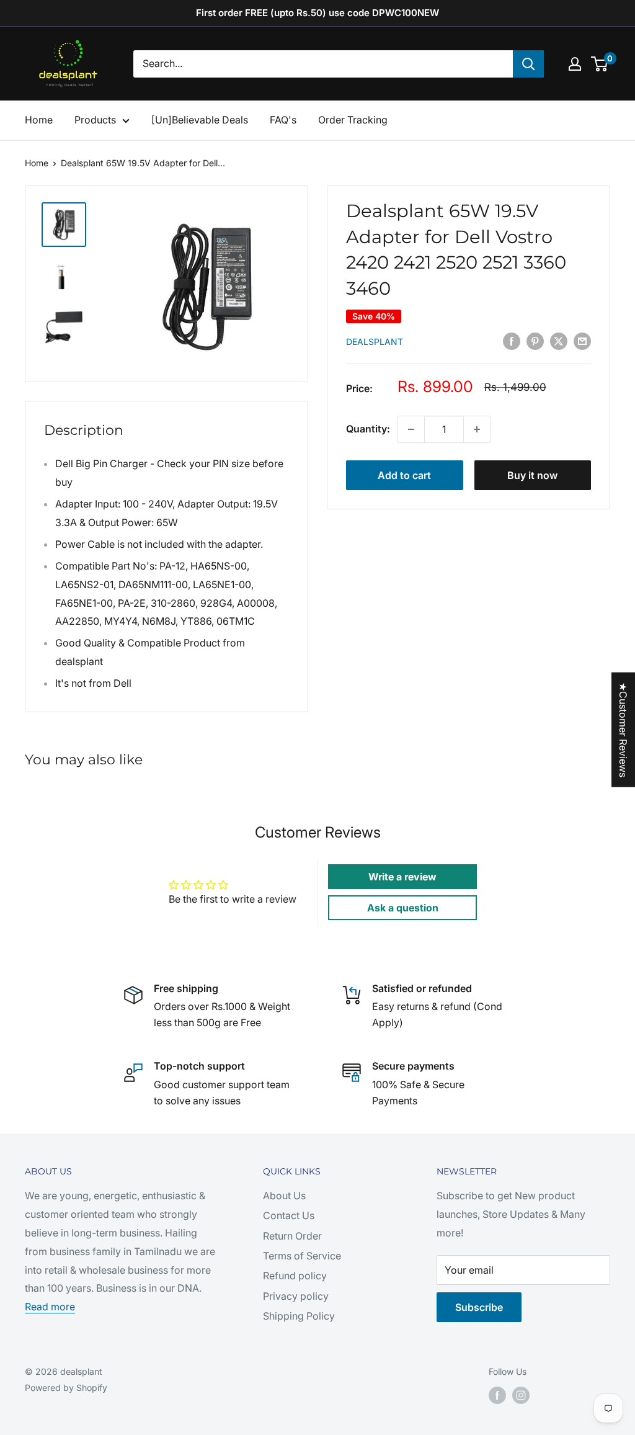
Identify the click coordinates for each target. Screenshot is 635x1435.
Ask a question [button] (402, 907)
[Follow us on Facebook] (497, 1395)
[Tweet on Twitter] (558, 340)
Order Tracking (353, 120)
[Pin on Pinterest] (535, 340)
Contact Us (288, 1215)
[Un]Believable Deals (199, 120)
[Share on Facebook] (511, 340)
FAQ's (283, 120)
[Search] (528, 64)
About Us (284, 1195)
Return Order (292, 1236)
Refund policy (295, 1275)
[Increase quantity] (477, 429)
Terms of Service (302, 1255)
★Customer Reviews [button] (623, 729)
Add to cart (404, 475)
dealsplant (374, 341)
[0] (600, 63)
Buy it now (532, 475)
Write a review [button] (402, 876)
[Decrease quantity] (411, 429)
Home (39, 120)
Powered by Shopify (66, 1387)
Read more (50, 1306)
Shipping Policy (299, 1316)
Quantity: (368, 428)
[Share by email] (582, 340)
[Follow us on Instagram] (521, 1395)
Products (95, 120)
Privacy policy (296, 1296)
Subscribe (479, 1307)
